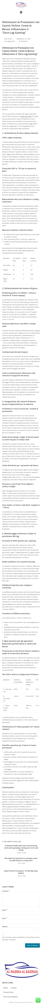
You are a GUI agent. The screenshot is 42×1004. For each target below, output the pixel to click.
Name (5, 910)
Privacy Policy (8, 992)
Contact (14, 988)
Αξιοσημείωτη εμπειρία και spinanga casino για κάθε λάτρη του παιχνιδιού (21, 859)
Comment (6, 891)
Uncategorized (9, 41)
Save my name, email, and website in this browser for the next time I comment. (21, 938)
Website (4, 926)
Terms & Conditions (10, 997)
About (5, 988)
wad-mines (8, 39)
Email (4, 918)
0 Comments (23, 41)
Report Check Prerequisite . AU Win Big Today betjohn (21, 872)
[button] (21, 12)
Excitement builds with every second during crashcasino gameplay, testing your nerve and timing (21, 848)
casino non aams (25, 116)
